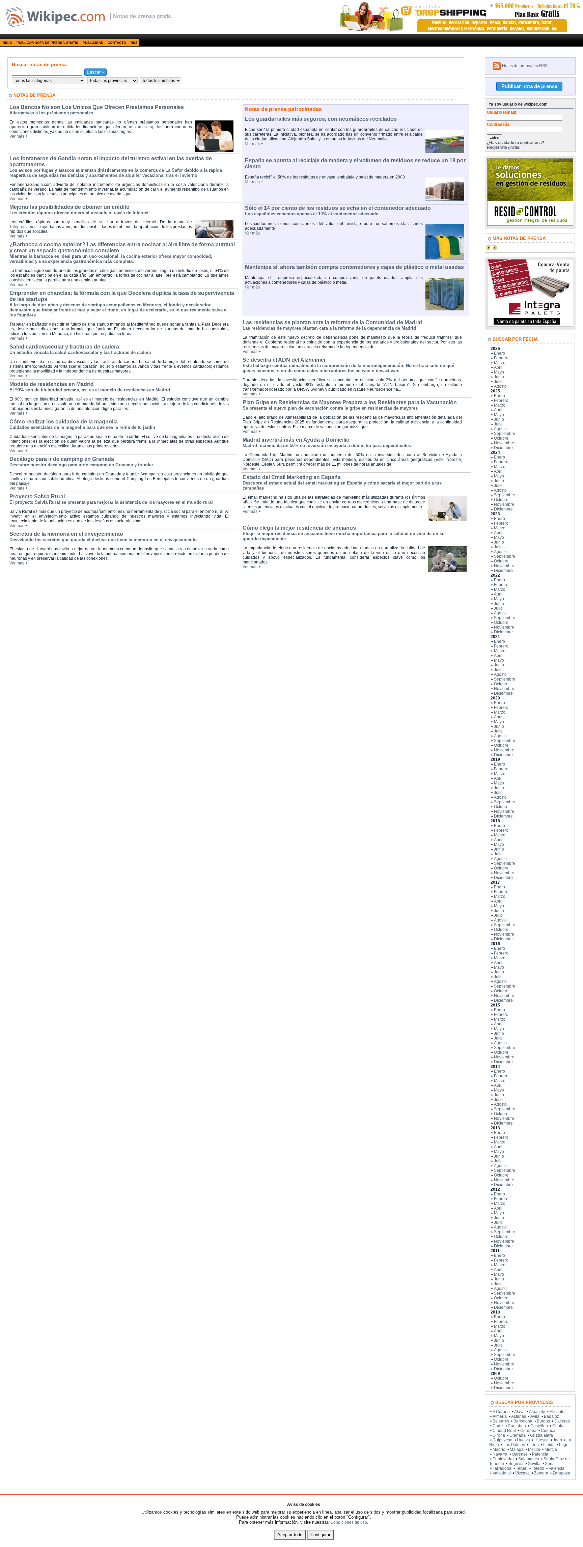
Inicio (7, 43)
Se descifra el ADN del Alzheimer (284, 360)
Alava (519, 1411)
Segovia (516, 1463)
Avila (534, 1416)
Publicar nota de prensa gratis (47, 43)
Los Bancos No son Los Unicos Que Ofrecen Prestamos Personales (96, 107)
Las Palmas (514, 1444)
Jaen (557, 1440)
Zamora (541, 1473)
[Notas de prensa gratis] (54, 26)
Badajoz (551, 1416)
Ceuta (557, 1426)
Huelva (523, 1440)
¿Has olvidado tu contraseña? (515, 142)
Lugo (563, 1444)
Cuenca (548, 1430)
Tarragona (502, 1468)
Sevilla (534, 1463)
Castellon (539, 1426)
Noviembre (504, 443)
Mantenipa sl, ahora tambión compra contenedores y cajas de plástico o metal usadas (354, 267)
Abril (498, 367)
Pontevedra (503, 1459)
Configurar (320, 1534)
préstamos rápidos (145, 127)
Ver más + (18, 136)
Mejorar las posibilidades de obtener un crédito (69, 207)
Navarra (500, 1454)
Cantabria (517, 1426)
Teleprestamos (22, 226)
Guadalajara (541, 1435)
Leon (534, 1444)
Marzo (499, 362)
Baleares (501, 1421)
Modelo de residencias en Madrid (51, 384)
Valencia (556, 1468)
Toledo (538, 1468)
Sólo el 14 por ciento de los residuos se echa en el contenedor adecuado (338, 208)
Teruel (521, 1468)
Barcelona (522, 1421)
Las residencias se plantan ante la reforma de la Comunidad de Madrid (332, 322)
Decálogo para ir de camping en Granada (61, 459)
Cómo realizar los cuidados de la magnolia (63, 421)
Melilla (534, 1449)
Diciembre (503, 447)
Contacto (117, 43)
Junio (499, 377)
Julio (498, 381)
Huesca (541, 1440)
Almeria (500, 1416)
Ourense (520, 1454)
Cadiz (498, 1426)
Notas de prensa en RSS (525, 65)
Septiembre (504, 433)
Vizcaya (522, 1473)
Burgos (543, 1421)
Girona (499, 1435)
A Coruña (501, 1411)
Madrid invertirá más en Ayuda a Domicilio (296, 440)
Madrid (499, 1449)
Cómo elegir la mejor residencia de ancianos (299, 528)
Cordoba (528, 1430)
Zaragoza (561, 1473)
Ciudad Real (504, 1430)
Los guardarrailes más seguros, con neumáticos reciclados (321, 119)
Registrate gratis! (504, 147)
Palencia (540, 1454)
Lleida (549, 1444)
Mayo (499, 372)
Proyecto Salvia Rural (37, 496)
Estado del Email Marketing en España (292, 477)
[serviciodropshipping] (459, 30)
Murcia (551, 1449)
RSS (134, 43)
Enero (499, 353)
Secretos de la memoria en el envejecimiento (66, 534)
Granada (517, 1435)
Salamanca (528, 1459)
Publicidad (93, 43)
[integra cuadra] (530, 325)
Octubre (501, 438)
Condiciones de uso (348, 1522)
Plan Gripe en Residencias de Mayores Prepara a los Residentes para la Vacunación (350, 402)
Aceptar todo (289, 1534)
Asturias (518, 1416)
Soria (550, 1463)
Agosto (500, 386)
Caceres (562, 1421)
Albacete (537, 1411)
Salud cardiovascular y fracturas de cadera (64, 347)
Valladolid (502, 1473)
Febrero (501, 358)
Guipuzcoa (502, 1440)
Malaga (517, 1449)
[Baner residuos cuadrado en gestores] (530, 224)
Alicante (557, 1411)
